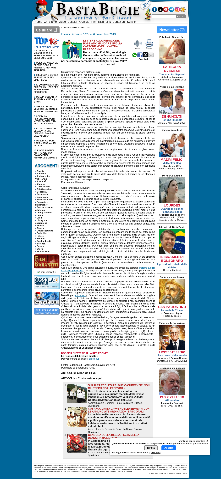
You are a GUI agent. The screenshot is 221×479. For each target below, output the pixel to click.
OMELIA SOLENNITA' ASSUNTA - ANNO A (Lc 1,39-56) (45, 99)
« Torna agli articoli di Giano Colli (75, 27)
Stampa (149, 48)
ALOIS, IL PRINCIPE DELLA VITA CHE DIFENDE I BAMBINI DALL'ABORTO (45, 132)
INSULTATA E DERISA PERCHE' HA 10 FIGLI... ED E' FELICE (46, 77)
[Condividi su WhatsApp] (134, 56)
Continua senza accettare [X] (194, 441)
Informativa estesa (174, 473)
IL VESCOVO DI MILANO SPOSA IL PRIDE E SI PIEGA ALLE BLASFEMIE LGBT (46, 54)
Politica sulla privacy (157, 473)
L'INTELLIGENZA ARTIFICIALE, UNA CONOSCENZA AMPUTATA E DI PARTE (45, 154)
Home (38, 21)
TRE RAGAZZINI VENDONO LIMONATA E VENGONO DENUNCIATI (46, 109)
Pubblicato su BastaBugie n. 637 (78, 367)
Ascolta (137, 48)
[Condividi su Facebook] (140, 56)
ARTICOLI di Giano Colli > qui (79, 373)
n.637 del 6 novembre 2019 (88, 34)
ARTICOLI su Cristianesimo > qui (81, 378)
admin (185, 473)
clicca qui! (80, 295)
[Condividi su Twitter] (145, 56)
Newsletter (169, 30)
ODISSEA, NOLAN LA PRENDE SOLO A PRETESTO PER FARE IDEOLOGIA (46, 66)
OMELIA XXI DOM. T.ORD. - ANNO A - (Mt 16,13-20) (45, 143)
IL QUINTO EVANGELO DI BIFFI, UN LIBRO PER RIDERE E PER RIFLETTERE (46, 88)
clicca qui (155, 452)
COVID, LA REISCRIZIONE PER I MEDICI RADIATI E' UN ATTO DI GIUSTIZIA (45, 120)
